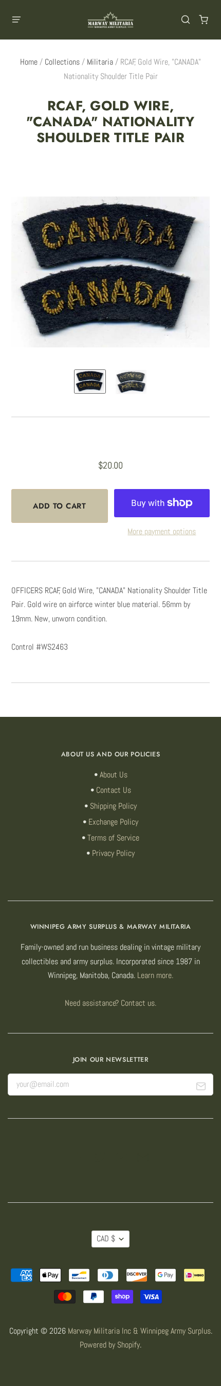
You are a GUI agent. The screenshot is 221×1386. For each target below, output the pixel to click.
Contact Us (113, 790)
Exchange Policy (113, 822)
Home (29, 62)
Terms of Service (113, 838)
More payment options (161, 531)
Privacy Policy (113, 853)
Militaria (100, 62)
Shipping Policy (113, 806)
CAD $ (106, 1239)
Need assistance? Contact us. (110, 1003)
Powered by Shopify (110, 1345)
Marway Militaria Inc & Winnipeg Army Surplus (139, 1331)
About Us (113, 775)
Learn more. (155, 975)
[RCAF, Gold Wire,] (90, 382)
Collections (62, 62)
